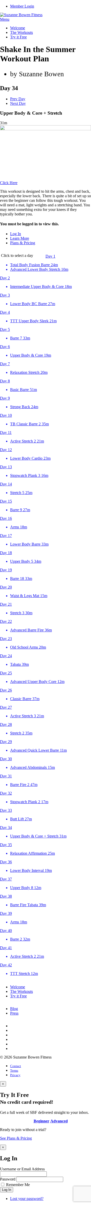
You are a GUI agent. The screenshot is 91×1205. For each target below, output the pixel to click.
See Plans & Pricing (16, 1138)
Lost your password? (26, 1198)
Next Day (18, 103)
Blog (14, 1008)
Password (7, 1179)
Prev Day (17, 99)
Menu (4, 19)
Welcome (17, 28)
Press (14, 1013)
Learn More (19, 238)
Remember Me (18, 1185)
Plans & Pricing (22, 243)
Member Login (22, 6)
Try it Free (18, 37)
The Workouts (21, 32)
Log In (15, 234)
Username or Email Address (22, 1169)
